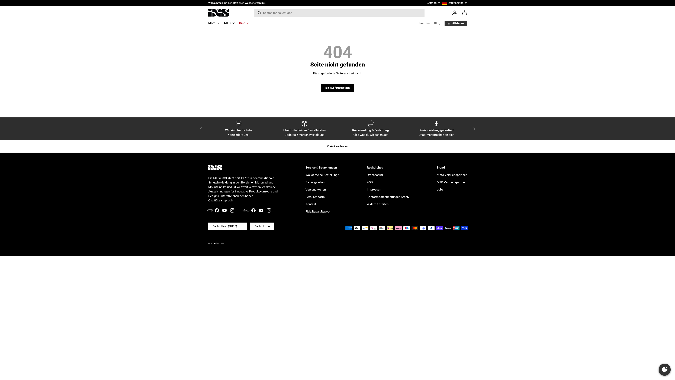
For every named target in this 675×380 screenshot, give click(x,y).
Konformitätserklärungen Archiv (388, 197)
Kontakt (311, 204)
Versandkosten (316, 189)
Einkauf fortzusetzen (337, 87)
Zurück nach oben (337, 146)
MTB (227, 23)
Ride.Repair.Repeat (318, 211)
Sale (242, 23)
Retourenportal (315, 197)
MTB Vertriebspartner (451, 182)
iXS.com (220, 243)
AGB (370, 182)
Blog (437, 23)
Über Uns (423, 23)
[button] (464, 13)
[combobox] (339, 13)
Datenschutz (375, 175)
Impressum (374, 189)
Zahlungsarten (315, 182)
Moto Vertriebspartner (452, 175)
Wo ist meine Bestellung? (322, 175)
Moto (212, 23)
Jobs (440, 189)
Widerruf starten (377, 204)
